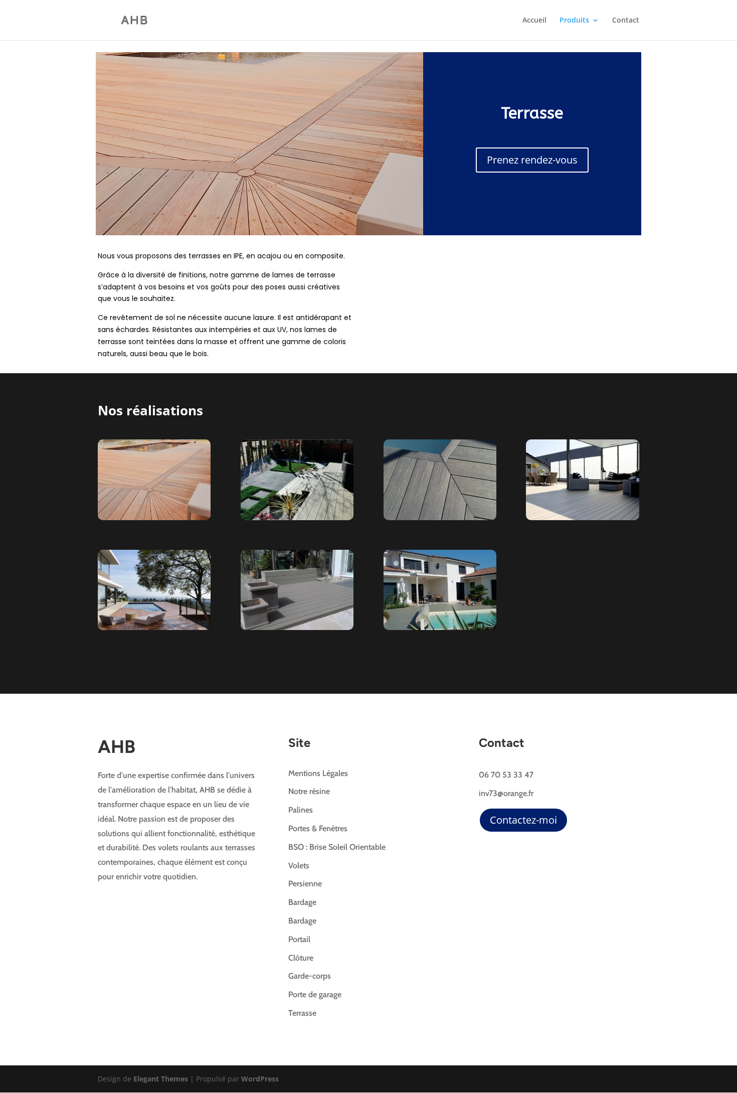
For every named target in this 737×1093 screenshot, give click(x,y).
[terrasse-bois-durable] (154, 627)
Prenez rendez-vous (532, 160)
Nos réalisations (150, 410)
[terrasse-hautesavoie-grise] (440, 627)
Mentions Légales (318, 773)
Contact (625, 21)
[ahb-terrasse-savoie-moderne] (582, 517)
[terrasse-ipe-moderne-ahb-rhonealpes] (154, 517)
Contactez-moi (523, 820)
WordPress (260, 1078)
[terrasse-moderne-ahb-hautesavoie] (297, 517)
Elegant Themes (160, 1078)
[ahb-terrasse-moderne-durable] (440, 517)
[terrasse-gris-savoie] (297, 627)
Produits (574, 21)
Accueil (534, 21)
